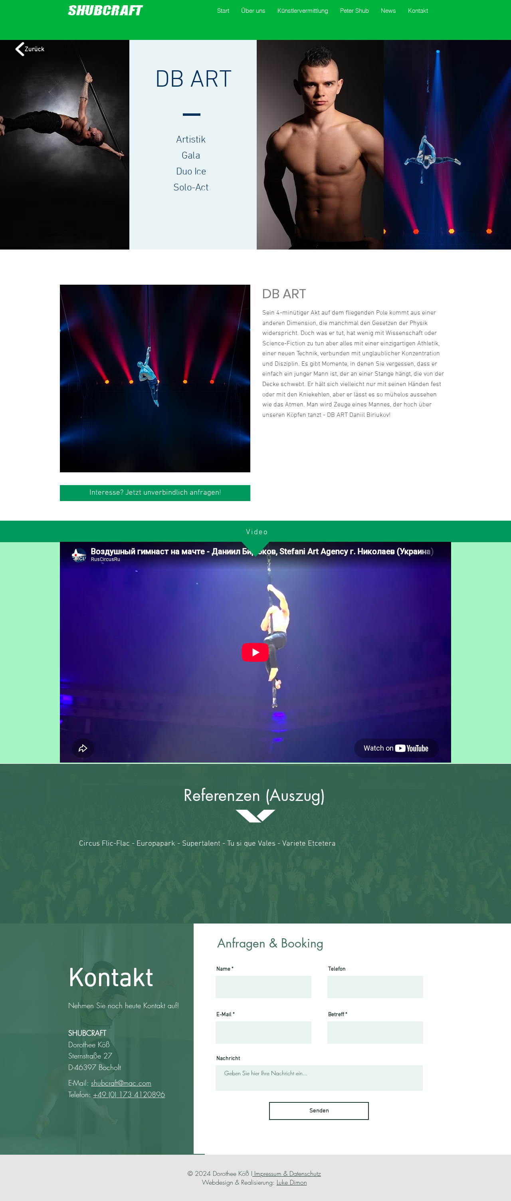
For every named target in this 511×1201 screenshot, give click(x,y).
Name (223, 969)
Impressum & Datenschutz (286, 1173)
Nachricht (228, 1059)
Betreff (336, 1015)
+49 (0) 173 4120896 (129, 1094)
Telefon (337, 969)
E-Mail (224, 1015)
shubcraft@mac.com (121, 1083)
